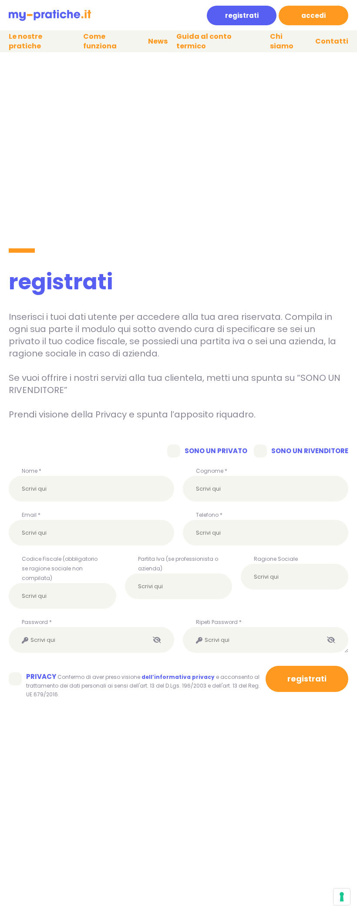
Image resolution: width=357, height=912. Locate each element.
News (158, 41)
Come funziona (100, 41)
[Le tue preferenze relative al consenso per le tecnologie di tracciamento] (341, 896)
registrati (242, 15)
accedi (313, 15)
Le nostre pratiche (25, 41)
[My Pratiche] (50, 15)
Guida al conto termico (204, 41)
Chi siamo (281, 41)
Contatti (331, 41)
